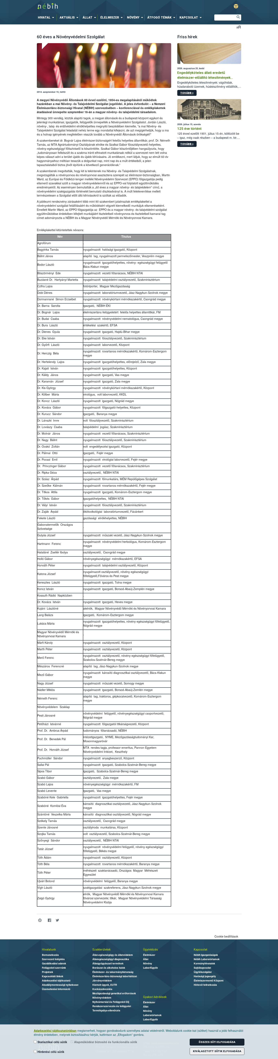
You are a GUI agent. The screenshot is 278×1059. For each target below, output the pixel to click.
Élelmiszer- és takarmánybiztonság (112, 972)
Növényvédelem (101, 997)
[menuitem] (47, 17)
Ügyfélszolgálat (203, 972)
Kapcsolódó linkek (52, 976)
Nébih (95, 6)
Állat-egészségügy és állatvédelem (112, 955)
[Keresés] (238, 17)
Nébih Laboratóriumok (207, 959)
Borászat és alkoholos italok (108, 967)
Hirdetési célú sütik (50, 1052)
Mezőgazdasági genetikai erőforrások (114, 993)
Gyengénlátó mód (236, 6)
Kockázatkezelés (102, 989)
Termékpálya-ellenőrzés (106, 1010)
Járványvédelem (102, 980)
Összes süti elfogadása (217, 1042)
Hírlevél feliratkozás (205, 985)
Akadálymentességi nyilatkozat (60, 985)
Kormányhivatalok (204, 963)
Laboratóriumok (152, 1015)
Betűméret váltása (238, 27)
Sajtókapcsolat (202, 967)
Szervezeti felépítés (53, 959)
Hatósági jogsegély (205, 976)
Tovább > (187, 92)
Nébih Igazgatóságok (206, 955)
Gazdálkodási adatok (54, 963)
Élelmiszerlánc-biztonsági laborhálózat (114, 976)
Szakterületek (101, 949)
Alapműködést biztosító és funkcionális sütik (105, 1042)
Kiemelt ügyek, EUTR (104, 985)
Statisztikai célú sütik (52, 1042)
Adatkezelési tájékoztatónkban (55, 1030)
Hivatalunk (49, 949)
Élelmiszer (149, 955)
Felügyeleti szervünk (54, 967)
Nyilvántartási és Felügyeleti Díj (110, 1002)
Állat (145, 959)
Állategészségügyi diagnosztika (110, 959)
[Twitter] (57, 920)
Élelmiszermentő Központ (208, 980)
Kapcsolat (200, 949)
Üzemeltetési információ (56, 989)
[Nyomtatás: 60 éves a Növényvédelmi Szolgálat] (40, 920)
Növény (147, 963)
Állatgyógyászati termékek (108, 963)
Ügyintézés (150, 949)
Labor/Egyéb (150, 967)
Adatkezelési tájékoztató (56, 980)
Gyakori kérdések (154, 997)
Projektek (47, 972)
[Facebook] (49, 920)
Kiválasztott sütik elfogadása (217, 1051)
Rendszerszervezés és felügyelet (111, 1006)
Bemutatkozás (50, 955)
